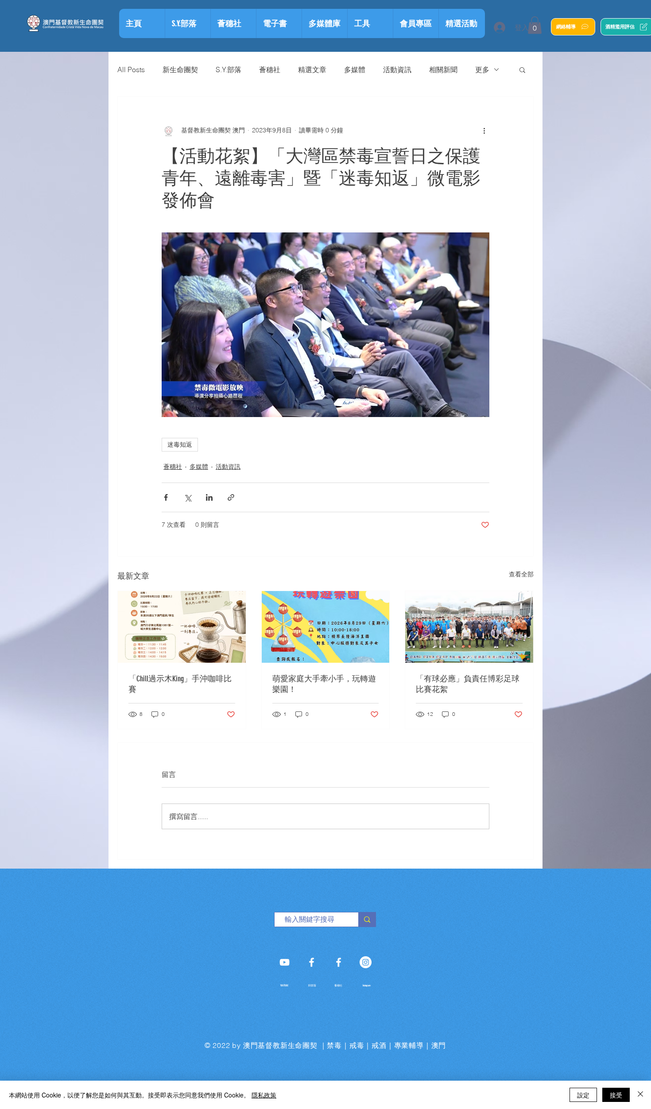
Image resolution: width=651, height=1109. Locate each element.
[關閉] (640, 1095)
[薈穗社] (339, 962)
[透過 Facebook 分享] (166, 497)
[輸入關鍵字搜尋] (367, 919)
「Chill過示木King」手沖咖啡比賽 (180, 684)
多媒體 (354, 69)
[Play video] (325, 324)
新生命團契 (180, 69)
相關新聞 (443, 69)
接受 (616, 1094)
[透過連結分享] (231, 497)
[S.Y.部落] (312, 962)
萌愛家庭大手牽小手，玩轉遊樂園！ (324, 684)
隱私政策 (264, 1094)
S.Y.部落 (228, 69)
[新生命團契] (285, 962)
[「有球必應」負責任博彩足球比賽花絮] (469, 627)
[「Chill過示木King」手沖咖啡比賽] (182, 627)
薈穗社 (269, 69)
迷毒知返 (179, 444)
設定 (583, 1094)
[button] (370, 23)
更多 (482, 69)
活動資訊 (397, 69)
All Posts (131, 69)
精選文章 (312, 69)
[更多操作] (484, 130)
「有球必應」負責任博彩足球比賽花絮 (467, 684)
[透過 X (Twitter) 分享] (187, 497)
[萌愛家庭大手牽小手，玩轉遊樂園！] (326, 627)
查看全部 (521, 574)
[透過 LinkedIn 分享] (209, 497)
